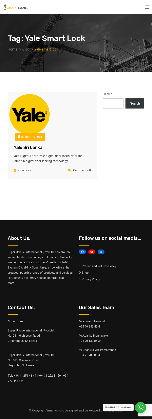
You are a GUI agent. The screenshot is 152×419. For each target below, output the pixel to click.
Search (107, 94)
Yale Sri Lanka (28, 147)
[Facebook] (82, 251)
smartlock (24, 170)
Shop (85, 272)
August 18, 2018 (31, 137)
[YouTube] (91, 251)
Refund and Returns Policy (99, 266)
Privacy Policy (91, 279)
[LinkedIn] (101, 251)
